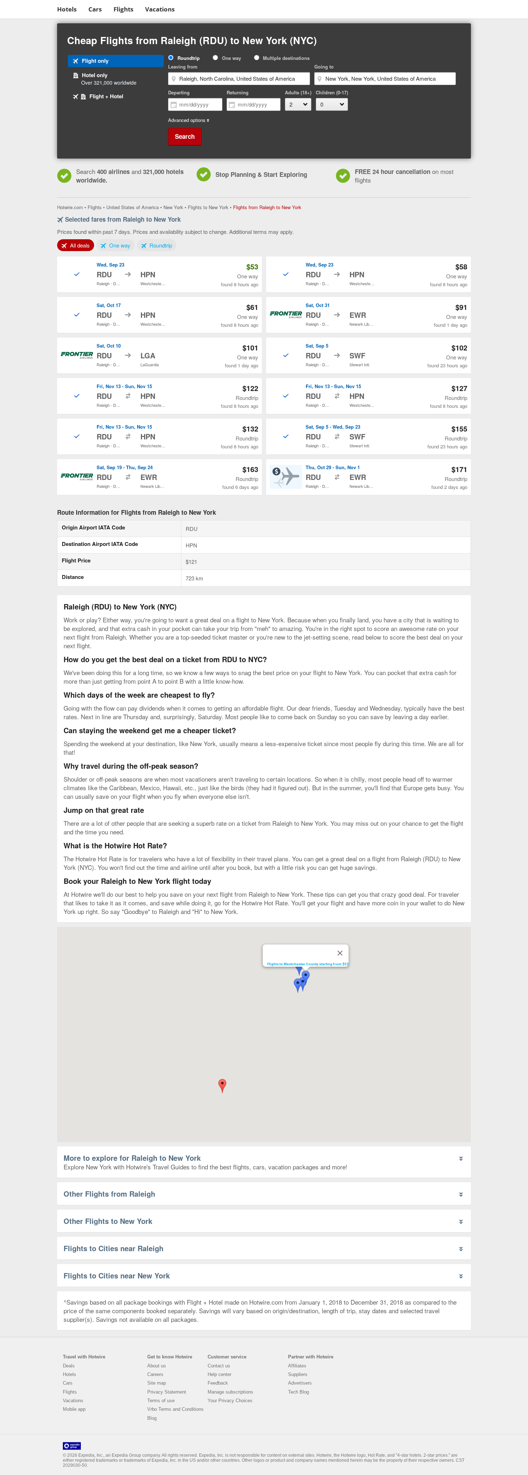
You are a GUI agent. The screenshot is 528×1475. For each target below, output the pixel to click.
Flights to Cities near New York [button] (117, 1275)
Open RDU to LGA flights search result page (159, 355)
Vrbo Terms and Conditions (175, 1409)
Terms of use (161, 1400)
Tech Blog (298, 1392)
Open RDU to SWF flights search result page (368, 355)
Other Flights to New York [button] (108, 1221)
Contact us (219, 1365)
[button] (306, 978)
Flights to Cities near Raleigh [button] (113, 1248)
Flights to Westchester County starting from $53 (308, 964)
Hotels (67, 9)
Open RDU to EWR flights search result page (368, 315)
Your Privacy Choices (230, 1400)
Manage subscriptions (230, 1392)
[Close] (340, 953)
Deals (69, 1365)
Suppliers (297, 1374)
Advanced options (186, 120)
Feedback (218, 1383)
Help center (219, 1374)
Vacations (160, 9)
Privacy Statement (166, 1392)
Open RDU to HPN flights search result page (159, 274)
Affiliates (297, 1365)
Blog (152, 1418)
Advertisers (300, 1383)
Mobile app (74, 1409)
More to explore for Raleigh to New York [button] (132, 1158)
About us (156, 1365)
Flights (123, 9)
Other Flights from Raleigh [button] (109, 1193)
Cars (95, 9)
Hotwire (27, 9)
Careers (155, 1374)
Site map (156, 1383)
